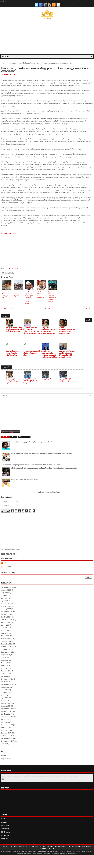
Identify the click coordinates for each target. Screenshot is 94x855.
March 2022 (5, 668)
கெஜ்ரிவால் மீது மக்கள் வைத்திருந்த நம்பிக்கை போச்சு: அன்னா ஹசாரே (29, 297)
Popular (5, 437)
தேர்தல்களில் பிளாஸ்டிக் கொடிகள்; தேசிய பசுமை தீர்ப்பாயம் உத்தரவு (52, 296)
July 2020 (4, 722)
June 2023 (4, 628)
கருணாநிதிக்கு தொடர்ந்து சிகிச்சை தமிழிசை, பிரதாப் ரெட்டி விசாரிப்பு (32, 442)
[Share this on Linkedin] (17, 268)
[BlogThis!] (9, 273)
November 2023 (7, 614)
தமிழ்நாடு (6, 316)
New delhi (5, 825)
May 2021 (4, 695)
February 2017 (6, 733)
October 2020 (6, 714)
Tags (13, 437)
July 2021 (4, 690)
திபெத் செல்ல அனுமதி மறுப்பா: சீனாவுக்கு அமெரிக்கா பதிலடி (12, 353)
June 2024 (4, 595)
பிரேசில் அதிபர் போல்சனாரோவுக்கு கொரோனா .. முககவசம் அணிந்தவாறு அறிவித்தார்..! (49, 354)
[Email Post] (2, 273)
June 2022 (4, 660)
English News (6, 759)
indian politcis (6, 835)
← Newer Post (6, 308)
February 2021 (6, 703)
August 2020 (5, 719)
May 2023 (4, 630)
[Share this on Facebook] (7, 268)
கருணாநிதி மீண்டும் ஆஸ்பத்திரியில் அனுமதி (24, 479)
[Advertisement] (47, 36)
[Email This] (6, 273)
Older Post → (88, 308)
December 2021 (6, 676)
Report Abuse (9, 553)
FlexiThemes (26, 853)
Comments (8, 505)
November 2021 (7, 679)
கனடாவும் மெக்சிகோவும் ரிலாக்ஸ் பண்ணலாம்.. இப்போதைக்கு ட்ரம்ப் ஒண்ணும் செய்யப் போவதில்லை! (67, 354)
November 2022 (7, 647)
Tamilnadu (5, 829)
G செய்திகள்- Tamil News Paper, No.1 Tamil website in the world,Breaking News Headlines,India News (53, 846)
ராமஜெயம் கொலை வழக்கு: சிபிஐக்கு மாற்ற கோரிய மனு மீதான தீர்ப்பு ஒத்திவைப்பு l (14, 329)
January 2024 (6, 609)
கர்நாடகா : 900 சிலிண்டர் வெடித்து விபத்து (6, 295)
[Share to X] (11, 273)
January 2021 (5, 706)
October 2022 (6, 649)
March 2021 (5, 700)
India (3, 819)
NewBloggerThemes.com (50, 853)
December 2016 (6, 738)
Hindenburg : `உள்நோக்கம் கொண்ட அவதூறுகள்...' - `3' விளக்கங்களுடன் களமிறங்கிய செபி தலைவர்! (45, 69)
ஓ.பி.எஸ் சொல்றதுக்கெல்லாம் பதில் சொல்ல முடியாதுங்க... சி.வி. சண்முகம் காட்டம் (67, 330)
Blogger (58, 492)
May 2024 (4, 598)
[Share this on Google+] (12, 268)
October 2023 (6, 617)
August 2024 (5, 590)
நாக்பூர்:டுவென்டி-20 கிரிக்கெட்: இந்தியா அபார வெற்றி (31, 381)
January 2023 (6, 641)
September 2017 (7, 725)
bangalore (4, 839)
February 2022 (6, 671)
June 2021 (4, 692)
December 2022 (6, 644)
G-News (6, 563)
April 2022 (4, 665)
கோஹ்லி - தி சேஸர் (47, 379)
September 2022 (7, 652)
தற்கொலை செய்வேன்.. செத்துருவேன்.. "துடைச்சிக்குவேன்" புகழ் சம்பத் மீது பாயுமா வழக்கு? (32, 330)
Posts (6, 502)
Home (4, 63)
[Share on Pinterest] (15, 268)
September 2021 (7, 684)
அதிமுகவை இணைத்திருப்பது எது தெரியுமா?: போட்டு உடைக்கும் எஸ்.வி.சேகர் (48, 330)
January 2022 (6, 673)
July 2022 (4, 657)
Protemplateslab (72, 853)
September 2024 (7, 587)
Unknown (7, 567)
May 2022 (4, 663)
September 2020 (7, 717)
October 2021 (5, 682)
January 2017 (6, 736)
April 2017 (4, 727)
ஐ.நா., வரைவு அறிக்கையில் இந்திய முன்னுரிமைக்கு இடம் (32, 353)
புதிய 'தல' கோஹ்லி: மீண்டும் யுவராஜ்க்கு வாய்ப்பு (67, 380)
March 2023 (5, 636)
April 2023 (4, 633)
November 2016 (7, 741)
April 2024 (5, 601)
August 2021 (5, 687)
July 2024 (4, 593)
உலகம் (88, 320)
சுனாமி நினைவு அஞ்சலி (16, 294)
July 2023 (4, 625)
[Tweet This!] (9, 268)
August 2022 (5, 655)
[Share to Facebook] (13, 273)
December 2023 (6, 611)
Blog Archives (24, 437)
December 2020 (7, 709)
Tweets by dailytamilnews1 (11, 550)
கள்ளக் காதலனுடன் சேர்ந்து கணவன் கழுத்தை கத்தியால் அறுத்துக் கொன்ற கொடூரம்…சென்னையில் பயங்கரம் (45, 468)
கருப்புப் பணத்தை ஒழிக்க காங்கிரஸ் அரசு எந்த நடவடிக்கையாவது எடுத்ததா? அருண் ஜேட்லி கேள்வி (41, 453)
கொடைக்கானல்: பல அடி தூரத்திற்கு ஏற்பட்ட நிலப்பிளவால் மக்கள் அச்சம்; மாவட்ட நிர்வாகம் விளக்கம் (40, 776)
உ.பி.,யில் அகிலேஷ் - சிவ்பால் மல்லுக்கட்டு (40, 295)
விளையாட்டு (6, 367)
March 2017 (5, 730)
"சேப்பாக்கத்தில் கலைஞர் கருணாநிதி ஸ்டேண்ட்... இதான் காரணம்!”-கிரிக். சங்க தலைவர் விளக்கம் (31, 465)
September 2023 (7, 620)
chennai (4, 822)
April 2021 (4, 698)
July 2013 (4, 744)
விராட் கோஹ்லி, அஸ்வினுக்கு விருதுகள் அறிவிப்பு (13, 381)
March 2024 (5, 603)
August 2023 (5, 622)
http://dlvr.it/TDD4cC (8, 233)
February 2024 (6, 606)
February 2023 (6, 638)
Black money (6, 832)
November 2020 (7, 711)
